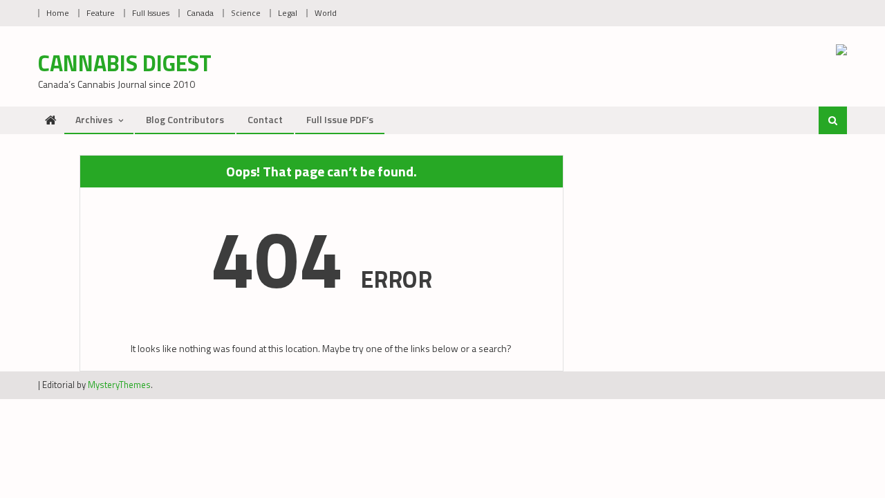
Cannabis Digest (125, 63)
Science (246, 12)
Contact (265, 119)
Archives (94, 119)
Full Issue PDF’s (339, 119)
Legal (287, 12)
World (326, 12)
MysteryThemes (119, 384)
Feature (100, 12)
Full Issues (150, 12)
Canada (200, 12)
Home (57, 12)
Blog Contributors (185, 119)
